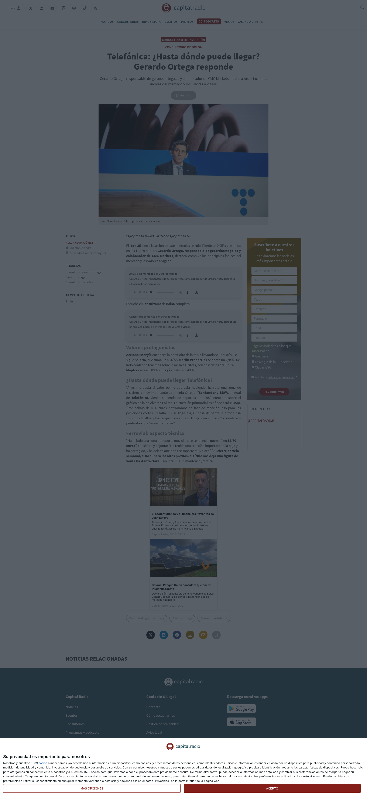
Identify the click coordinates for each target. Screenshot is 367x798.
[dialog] (183, 768)
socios (43, 762)
